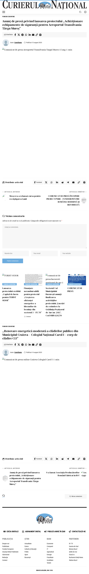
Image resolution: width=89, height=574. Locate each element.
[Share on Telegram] (67, 182)
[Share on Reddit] (62, 182)
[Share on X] (18, 35)
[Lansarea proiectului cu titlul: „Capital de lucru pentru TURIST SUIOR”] (12, 279)
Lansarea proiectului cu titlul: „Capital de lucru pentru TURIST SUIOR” (11, 294)
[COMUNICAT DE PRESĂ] (77, 279)
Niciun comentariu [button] (77, 496)
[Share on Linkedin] (29, 35)
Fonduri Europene (8, 16)
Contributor (18, 42)
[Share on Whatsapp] (26, 35)
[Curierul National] (44, 5)
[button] (4, 12)
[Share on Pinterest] (22, 35)
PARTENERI (74, 539)
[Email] (33, 35)
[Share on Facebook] (15, 35)
